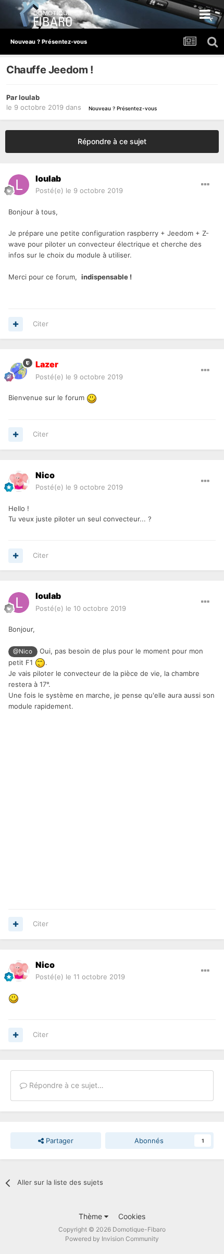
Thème (91, 1216)
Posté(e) (79, 190)
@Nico (22, 651)
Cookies (131, 1216)
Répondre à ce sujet (112, 141)
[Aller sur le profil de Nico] (18, 481)
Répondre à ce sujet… (65, 1085)
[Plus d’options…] (205, 184)
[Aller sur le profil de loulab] (18, 184)
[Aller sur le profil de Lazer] (18, 371)
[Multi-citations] (15, 324)
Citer (40, 323)
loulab (29, 97)
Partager (58, 1140)
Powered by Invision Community (112, 1239)
